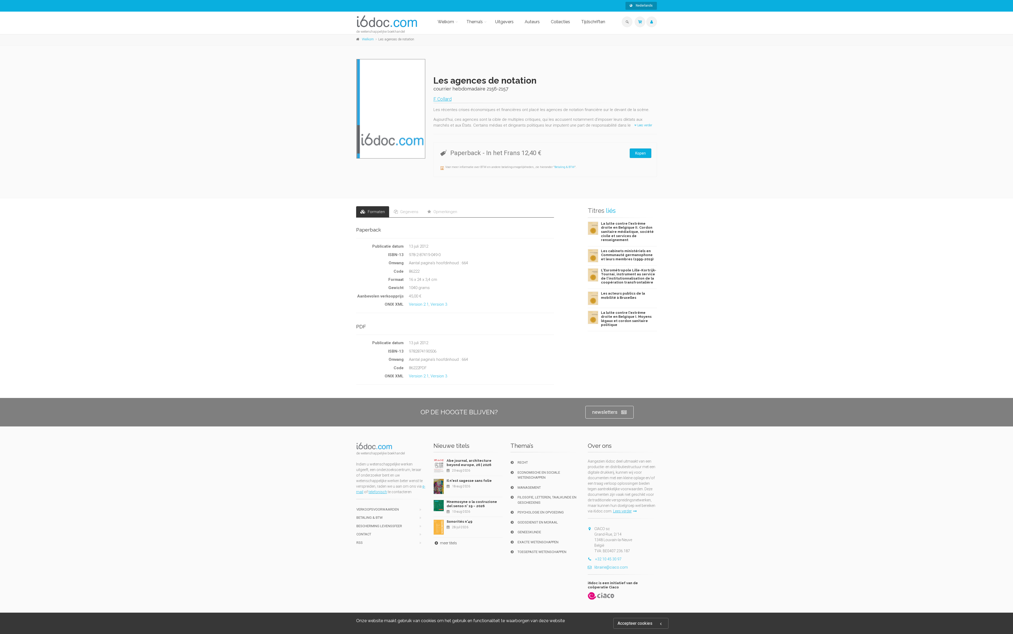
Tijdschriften (593, 21)
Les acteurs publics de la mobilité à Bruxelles (623, 295)
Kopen (640, 153)
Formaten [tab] (376, 211)
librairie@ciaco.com (611, 567)
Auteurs (532, 21)
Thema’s (474, 21)
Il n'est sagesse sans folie (469, 481)
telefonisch (378, 492)
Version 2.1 (419, 304)
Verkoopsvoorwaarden (377, 509)
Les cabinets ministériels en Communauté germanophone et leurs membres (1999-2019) (627, 255)
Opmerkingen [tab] (444, 211)
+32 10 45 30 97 (608, 559)
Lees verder (644, 125)
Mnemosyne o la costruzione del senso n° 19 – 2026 (472, 504)
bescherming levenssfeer (379, 526)
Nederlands (644, 5)
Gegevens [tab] (408, 211)
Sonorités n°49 (459, 521)
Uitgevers (504, 21)
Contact (363, 534)
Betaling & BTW (565, 167)
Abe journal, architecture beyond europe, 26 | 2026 (469, 463)
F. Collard (442, 99)
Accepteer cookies (635, 623)
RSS (359, 543)
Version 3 (439, 304)
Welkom (446, 21)
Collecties (560, 21)
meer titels (448, 543)
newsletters (605, 412)
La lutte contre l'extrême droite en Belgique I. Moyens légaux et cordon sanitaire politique (626, 319)
